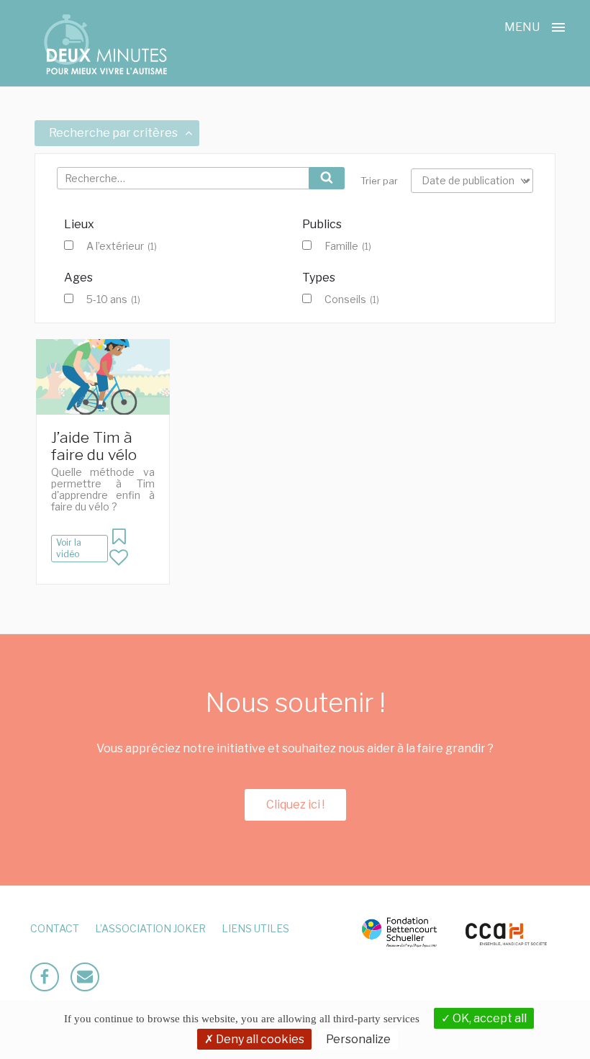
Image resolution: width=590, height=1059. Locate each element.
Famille (347, 246)
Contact (54, 928)
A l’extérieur (121, 246)
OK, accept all (488, 1018)
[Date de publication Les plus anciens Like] (472, 180)
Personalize (358, 1039)
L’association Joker (150, 928)
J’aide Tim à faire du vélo (94, 446)
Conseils (351, 299)
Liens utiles (255, 928)
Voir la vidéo (68, 548)
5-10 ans (113, 299)
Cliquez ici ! (295, 804)
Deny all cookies (259, 1039)
